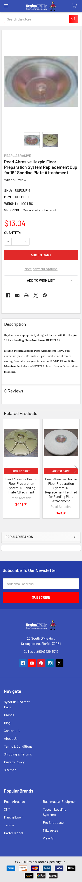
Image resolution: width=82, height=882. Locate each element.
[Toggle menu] (6, 6)
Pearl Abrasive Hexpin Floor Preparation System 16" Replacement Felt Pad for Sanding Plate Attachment (61, 490)
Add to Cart (21, 471)
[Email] (17, 295)
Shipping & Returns (18, 754)
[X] (36, 295)
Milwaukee (50, 830)
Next (76, 469)
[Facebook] (8, 295)
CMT (7, 809)
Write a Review (15, 180)
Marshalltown (13, 817)
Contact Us (12, 730)
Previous (5, 469)
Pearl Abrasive (14, 801)
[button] (41, 280)
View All (48, 838)
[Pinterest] (45, 295)
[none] (41, 81)
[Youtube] (32, 663)
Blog (7, 723)
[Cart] (75, 6)
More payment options (41, 269)
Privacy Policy (14, 762)
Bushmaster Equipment (60, 801)
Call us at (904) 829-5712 (41, 651)
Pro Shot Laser (54, 822)
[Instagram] (50, 663)
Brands (9, 715)
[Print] (26, 295)
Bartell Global (13, 833)
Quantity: (12, 232)
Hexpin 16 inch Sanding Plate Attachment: (30, 350)
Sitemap (10, 770)
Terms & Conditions (18, 746)
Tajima (9, 825)
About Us (10, 738)
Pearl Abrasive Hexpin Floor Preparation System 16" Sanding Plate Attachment (21, 485)
